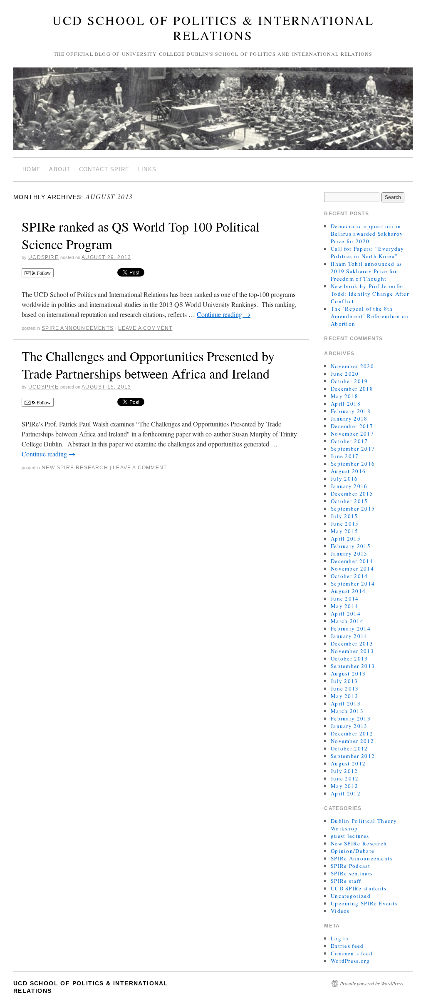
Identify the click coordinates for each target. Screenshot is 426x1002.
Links (147, 169)
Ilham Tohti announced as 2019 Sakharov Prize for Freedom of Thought (366, 271)
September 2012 (353, 756)
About (60, 169)
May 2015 (344, 531)
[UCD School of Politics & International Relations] (213, 112)
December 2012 (352, 733)
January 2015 (349, 553)
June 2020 (345, 373)
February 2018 (351, 411)
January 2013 (349, 726)
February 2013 (351, 718)
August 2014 (348, 591)
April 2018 (346, 403)
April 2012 (346, 793)
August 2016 (348, 471)
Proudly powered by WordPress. (372, 983)
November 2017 (352, 433)
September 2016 (353, 463)
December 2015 (352, 493)
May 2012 (344, 786)
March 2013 (347, 711)
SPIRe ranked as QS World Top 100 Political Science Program (141, 235)
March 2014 (347, 621)
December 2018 (352, 388)
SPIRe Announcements (78, 328)
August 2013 (348, 673)
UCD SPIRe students (358, 888)
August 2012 (348, 763)
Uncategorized (351, 896)
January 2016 (349, 486)
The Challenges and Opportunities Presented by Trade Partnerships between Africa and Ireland (148, 364)
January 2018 (349, 418)
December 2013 (352, 643)
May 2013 (344, 696)
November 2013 (352, 651)
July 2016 (344, 478)
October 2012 (349, 748)
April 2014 (346, 613)
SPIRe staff (346, 881)
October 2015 (349, 501)
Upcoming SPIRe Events (364, 903)
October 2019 (349, 381)
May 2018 (344, 396)
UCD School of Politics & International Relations (213, 27)
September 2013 (353, 666)
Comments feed (352, 953)
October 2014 (349, 576)
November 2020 (352, 366)
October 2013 (349, 658)
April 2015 (346, 538)
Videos (340, 911)
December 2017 (352, 426)
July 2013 (344, 681)
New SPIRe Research (75, 468)
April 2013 (346, 703)
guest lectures (350, 836)
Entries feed (347, 946)
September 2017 (353, 448)
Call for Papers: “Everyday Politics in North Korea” (367, 252)
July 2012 (344, 771)
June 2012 (345, 778)
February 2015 (351, 546)
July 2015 (344, 516)
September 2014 (353, 583)
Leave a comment (145, 328)
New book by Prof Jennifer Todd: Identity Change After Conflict (370, 293)
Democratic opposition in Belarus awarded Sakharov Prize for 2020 (367, 233)
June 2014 (345, 598)
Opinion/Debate (352, 851)
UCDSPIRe (43, 257)
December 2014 (352, 561)
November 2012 (352, 741)
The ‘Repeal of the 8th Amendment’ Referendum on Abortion (370, 316)
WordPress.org (350, 961)
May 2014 (344, 606)
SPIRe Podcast (350, 866)
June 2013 (345, 688)
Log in (340, 938)
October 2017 (349, 441)
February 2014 (351, 628)
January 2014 (349, 636)
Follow (43, 272)
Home (31, 169)
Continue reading (223, 314)
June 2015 (345, 523)
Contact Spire (104, 169)
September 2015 (353, 508)
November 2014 (352, 568)
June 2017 (345, 456)
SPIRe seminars (352, 873)
